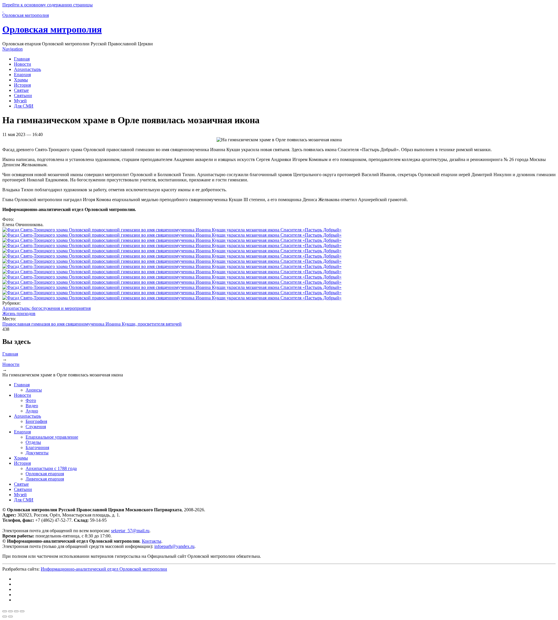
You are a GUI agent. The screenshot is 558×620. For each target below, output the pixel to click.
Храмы (21, 79)
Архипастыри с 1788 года (51, 468)
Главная (22, 58)
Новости (22, 64)
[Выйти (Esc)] (4, 611)
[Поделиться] (10, 611)
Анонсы (34, 389)
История (22, 85)
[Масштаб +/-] (22, 611)
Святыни (23, 95)
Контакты (151, 541)
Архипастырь (27, 69)
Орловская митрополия (52, 29)
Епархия (22, 74)
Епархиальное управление (52, 437)
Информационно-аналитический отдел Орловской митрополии (104, 569)
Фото (31, 400)
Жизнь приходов (18, 313)
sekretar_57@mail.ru (130, 530)
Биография (36, 421)
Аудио (32, 410)
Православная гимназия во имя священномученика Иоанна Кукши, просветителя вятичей (92, 323)
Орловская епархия (45, 473)
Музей (20, 100)
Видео (32, 405)
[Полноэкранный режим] (16, 611)
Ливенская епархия (45, 478)
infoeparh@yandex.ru (174, 546)
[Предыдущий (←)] (4, 616)
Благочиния (37, 447)
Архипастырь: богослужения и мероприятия (46, 308)
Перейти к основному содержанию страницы (47, 4)
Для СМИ (23, 105)
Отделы (33, 442)
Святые (21, 90)
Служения (36, 426)
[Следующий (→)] (10, 616)
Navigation (12, 49)
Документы (37, 452)
